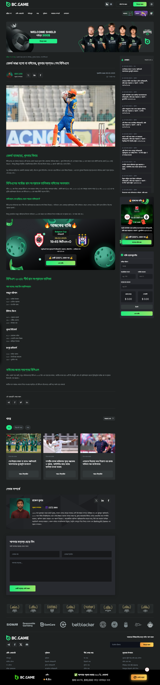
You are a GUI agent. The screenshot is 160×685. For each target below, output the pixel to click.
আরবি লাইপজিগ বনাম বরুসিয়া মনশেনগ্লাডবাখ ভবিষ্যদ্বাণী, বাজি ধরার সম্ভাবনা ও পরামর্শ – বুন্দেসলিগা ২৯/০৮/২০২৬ (134, 97)
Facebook (40, 75)
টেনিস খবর (86, 668)
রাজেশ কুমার (18, 73)
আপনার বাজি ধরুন (136, 242)
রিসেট (136, 307)
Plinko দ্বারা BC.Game (130, 665)
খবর (38, 13)
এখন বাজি (60, 263)
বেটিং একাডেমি (20, 13)
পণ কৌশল (9, 665)
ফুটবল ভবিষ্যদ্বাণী (50, 665)
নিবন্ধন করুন (139, 4)
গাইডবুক (30, 13)
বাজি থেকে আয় (127, 661)
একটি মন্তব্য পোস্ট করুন (22, 588)
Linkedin (34, 75)
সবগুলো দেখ (107, 418)
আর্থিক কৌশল (10, 661)
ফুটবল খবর (87, 665)
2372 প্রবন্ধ (53, 507)
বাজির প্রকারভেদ (10, 668)
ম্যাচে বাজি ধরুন (24, 358)
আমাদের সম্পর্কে (55, 13)
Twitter (28, 75)
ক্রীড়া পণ (8, 13)
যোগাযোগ (66, 13)
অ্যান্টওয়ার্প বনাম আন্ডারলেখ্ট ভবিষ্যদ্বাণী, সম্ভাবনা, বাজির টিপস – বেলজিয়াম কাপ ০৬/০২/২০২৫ (60, 250)
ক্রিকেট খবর (18, 427)
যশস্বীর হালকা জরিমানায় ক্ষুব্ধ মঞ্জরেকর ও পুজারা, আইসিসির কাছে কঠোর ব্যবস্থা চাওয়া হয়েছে (134, 166)
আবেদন (125, 13)
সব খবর (86, 658)
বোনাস (137, 13)
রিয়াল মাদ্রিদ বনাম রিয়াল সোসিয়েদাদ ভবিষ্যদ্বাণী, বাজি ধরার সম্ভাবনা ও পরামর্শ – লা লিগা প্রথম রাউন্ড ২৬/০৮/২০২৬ (134, 181)
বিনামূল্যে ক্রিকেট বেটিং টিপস (130, 668)
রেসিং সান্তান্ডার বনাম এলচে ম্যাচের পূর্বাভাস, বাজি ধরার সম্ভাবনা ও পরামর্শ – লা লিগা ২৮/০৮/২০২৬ (134, 111)
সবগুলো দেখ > (149, 60)
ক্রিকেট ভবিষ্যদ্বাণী (50, 661)
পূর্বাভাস (45, 13)
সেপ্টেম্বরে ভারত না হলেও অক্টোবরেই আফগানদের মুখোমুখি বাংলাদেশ (132, 70)
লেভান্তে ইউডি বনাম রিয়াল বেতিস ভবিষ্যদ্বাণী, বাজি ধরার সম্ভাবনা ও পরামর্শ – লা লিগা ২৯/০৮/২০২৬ (135, 83)
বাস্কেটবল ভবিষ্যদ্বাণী (51, 668)
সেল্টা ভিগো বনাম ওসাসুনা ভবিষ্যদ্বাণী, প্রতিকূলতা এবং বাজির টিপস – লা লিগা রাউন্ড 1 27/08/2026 (135, 153)
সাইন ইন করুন (123, 4)
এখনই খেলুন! (140, 677)
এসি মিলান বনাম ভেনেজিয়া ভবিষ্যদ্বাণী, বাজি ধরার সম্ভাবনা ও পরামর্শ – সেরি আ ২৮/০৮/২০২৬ (134, 125)
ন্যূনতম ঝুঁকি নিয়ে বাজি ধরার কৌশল (132, 658)
